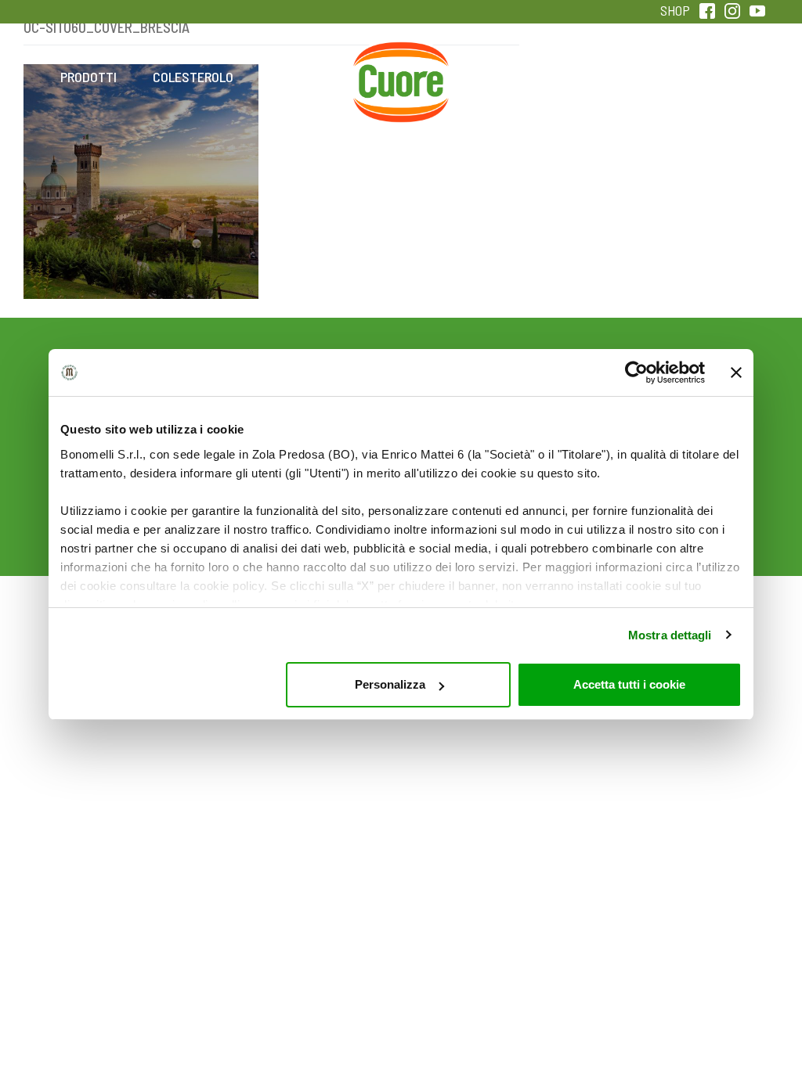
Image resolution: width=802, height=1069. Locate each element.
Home (401, 59)
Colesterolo (193, 76)
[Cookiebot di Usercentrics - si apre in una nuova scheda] (636, 372)
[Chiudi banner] (736, 372)
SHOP (675, 10)
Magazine (504, 76)
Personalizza (390, 684)
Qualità (609, 76)
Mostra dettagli (670, 635)
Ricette (297, 76)
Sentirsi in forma (713, 87)
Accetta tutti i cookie (629, 684)
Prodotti (88, 76)
